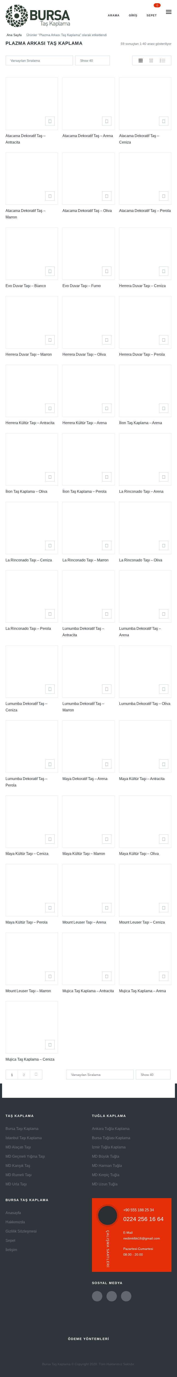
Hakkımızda (15, 1222)
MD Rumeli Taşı (19, 1175)
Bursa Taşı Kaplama (22, 1129)
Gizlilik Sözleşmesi (21, 1231)
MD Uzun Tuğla (105, 1184)
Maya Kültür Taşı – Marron (83, 854)
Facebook (111, 1296)
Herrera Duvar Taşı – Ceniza (142, 286)
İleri (36, 1074)
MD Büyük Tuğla (105, 1156)
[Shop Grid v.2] (151, 60)
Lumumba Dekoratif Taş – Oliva (144, 704)
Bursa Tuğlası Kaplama (111, 1138)
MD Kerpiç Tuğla (105, 1175)
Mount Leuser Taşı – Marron (28, 991)
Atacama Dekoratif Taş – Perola (145, 211)
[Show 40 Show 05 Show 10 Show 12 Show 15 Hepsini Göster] (92, 60)
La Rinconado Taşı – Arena (141, 491)
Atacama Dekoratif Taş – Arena (87, 136)
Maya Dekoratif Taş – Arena (84, 779)
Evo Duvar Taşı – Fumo (81, 286)
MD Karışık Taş (18, 1166)
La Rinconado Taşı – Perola (28, 628)
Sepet (10, 1240)
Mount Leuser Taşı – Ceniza (142, 922)
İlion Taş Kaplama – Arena (140, 423)
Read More (50, 121)
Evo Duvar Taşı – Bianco (26, 286)
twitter (97, 1296)
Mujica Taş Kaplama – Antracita (88, 991)
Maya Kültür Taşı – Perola (26, 922)
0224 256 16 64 (143, 1219)
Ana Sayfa (14, 35)
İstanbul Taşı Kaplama (24, 1138)
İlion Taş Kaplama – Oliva (26, 491)
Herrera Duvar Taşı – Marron (29, 354)
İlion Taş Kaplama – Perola (84, 491)
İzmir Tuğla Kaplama (109, 1147)
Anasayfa (13, 1213)
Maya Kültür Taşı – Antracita (142, 779)
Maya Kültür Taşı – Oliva (139, 854)
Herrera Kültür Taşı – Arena (84, 423)
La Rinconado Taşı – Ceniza (29, 560)
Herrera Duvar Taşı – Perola (142, 354)
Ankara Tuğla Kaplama (111, 1129)
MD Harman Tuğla (107, 1166)
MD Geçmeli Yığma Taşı (25, 1156)
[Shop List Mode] (162, 60)
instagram (126, 1296)
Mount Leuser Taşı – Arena (84, 922)
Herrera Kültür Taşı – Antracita (30, 423)
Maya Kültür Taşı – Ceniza (27, 854)
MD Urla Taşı (16, 1184)
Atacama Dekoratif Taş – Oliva (87, 211)
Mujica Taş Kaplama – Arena (142, 991)
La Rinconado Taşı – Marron (85, 560)
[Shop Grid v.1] (140, 60)
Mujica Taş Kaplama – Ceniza (30, 1059)
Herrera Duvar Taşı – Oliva (84, 354)
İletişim (11, 1250)
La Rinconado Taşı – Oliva (140, 560)
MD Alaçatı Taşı (18, 1147)
